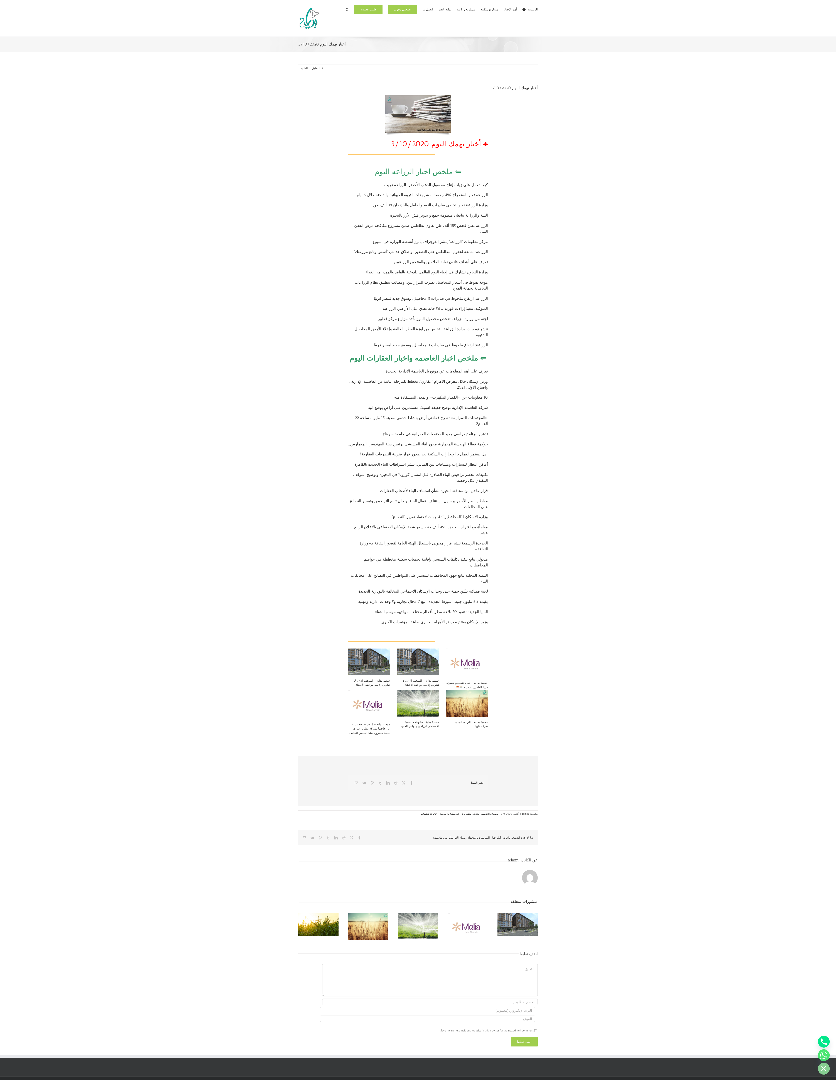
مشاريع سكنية (447, 813)
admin (525, 813)
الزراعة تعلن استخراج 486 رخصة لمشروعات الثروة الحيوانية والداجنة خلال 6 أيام (422, 194)
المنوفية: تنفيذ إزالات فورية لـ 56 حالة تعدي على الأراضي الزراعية (435, 308)
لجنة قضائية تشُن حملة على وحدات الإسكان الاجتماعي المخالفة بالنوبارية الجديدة (423, 591)
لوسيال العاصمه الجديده (485, 813)
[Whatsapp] (824, 1055)
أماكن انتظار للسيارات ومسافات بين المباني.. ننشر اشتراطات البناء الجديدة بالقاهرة (421, 464)
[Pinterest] (372, 783)
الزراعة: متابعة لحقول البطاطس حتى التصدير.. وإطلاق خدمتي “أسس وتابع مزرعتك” (421, 251)
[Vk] (364, 783)
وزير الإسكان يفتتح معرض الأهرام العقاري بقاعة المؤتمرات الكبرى (434, 622)
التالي (304, 68)
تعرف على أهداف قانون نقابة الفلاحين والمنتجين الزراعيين (441, 261)
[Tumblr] (380, 783)
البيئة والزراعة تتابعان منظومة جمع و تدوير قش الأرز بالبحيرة (439, 215)
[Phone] (824, 1042)
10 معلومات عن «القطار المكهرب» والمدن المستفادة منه (440, 397)
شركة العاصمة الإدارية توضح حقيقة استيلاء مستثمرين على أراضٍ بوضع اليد (428, 407)
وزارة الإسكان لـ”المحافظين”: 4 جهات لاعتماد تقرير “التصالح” (440, 516)
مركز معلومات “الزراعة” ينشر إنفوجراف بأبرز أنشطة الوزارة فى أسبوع (430, 241)
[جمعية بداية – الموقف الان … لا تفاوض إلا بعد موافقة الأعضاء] (369, 662)
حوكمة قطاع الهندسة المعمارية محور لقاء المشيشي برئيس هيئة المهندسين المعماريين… (418, 444)
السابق (316, 68)
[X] (404, 783)
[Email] (356, 783)
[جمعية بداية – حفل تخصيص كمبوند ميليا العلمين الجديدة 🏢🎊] (467, 663)
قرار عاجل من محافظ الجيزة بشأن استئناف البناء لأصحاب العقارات (434, 490)
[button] (347, 9)
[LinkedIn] (388, 783)
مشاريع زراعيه (463, 813)
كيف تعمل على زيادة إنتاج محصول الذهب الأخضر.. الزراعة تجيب (436, 184)
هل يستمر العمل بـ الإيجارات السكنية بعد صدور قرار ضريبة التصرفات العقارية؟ (424, 454)
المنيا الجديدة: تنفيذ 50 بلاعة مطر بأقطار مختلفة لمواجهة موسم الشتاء (431, 611)
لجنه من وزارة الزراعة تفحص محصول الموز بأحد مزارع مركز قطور (433, 318)
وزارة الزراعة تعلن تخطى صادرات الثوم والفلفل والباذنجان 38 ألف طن (430, 205)
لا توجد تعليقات (429, 813)
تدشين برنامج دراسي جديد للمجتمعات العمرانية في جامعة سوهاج (435, 433)
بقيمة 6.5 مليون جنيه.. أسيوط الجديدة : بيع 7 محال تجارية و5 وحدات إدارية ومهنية (423, 601)
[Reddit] (396, 783)
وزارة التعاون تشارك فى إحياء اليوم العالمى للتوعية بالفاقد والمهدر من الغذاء (427, 272)
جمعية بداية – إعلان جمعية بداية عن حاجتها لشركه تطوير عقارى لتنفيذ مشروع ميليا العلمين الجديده (369, 729)
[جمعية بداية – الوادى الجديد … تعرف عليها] (467, 703)
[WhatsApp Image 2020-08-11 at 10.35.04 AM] (418, 97)
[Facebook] (411, 783)
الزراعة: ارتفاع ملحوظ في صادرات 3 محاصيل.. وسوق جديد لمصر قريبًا (431, 298)
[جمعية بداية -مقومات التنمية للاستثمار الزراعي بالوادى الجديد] (418, 703)
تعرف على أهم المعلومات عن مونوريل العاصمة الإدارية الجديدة (437, 371)
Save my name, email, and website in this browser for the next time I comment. (486, 1030)
